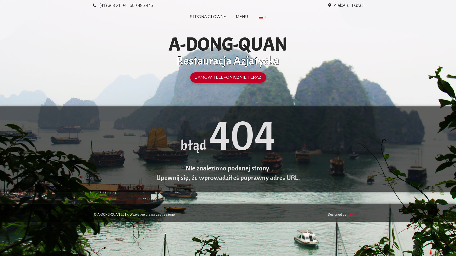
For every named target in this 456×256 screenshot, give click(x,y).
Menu (242, 16)
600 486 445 (141, 5)
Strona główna (208, 16)
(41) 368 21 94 (113, 5)
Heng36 (98, 207)
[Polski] (262, 17)
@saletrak (354, 214)
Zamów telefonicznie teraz (228, 77)
